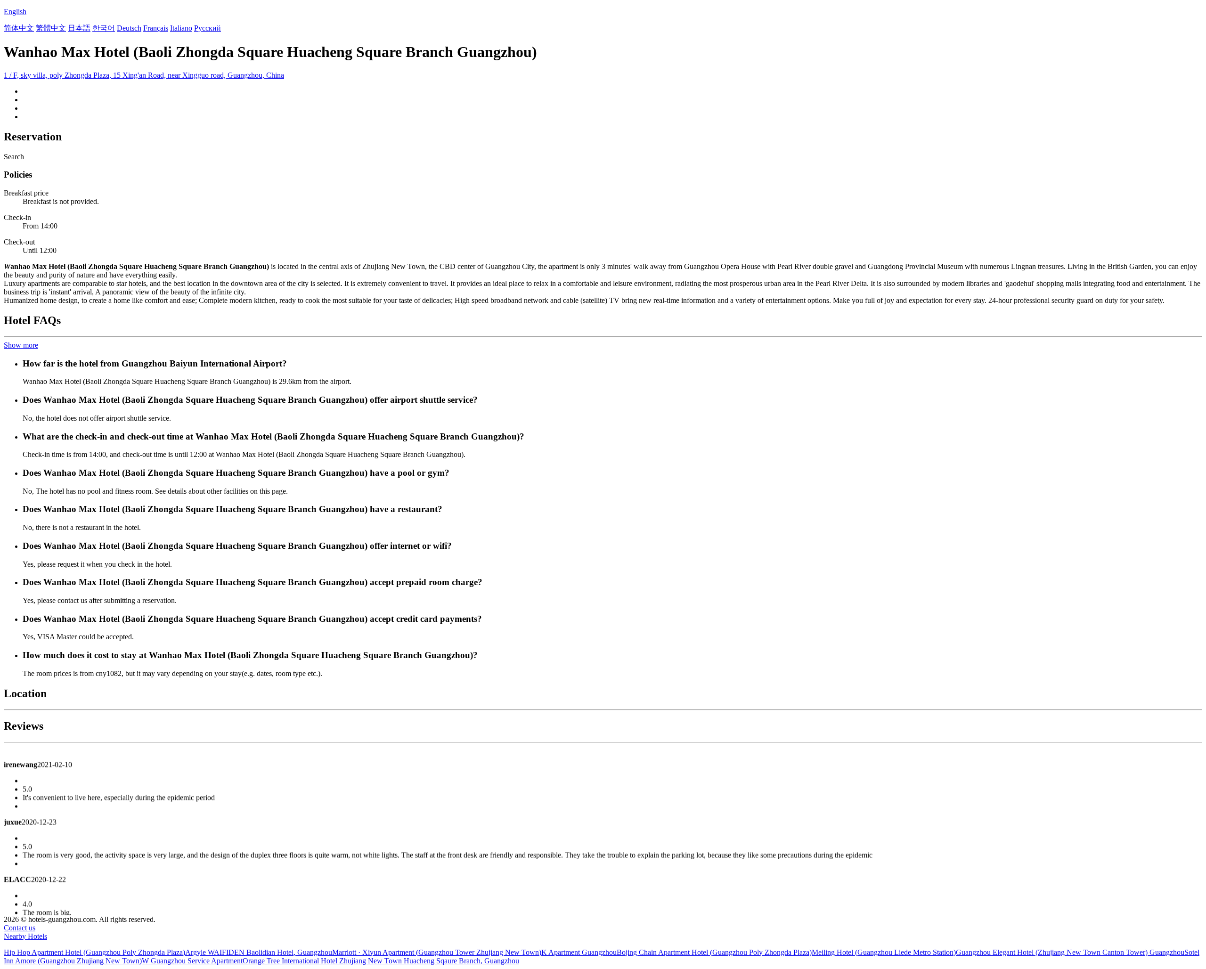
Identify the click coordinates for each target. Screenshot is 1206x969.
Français (155, 28)
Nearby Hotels (25, 936)
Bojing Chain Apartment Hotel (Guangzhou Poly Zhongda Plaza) (714, 952)
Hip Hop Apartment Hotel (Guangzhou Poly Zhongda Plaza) (94, 952)
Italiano (181, 28)
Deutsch (129, 28)
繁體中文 (51, 28)
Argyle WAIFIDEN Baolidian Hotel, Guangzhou (258, 952)
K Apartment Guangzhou (579, 952)
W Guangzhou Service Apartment (192, 961)
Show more (21, 345)
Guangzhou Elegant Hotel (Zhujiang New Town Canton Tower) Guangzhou (1070, 952)
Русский (207, 28)
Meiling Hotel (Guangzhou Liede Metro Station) (884, 952)
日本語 (79, 28)
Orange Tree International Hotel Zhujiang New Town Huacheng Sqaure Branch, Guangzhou (381, 961)
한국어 (103, 28)
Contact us (19, 928)
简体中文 (19, 28)
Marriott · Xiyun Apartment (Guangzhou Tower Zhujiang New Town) (436, 952)
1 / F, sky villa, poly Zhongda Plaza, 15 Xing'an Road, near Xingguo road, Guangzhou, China (144, 75)
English (15, 12)
